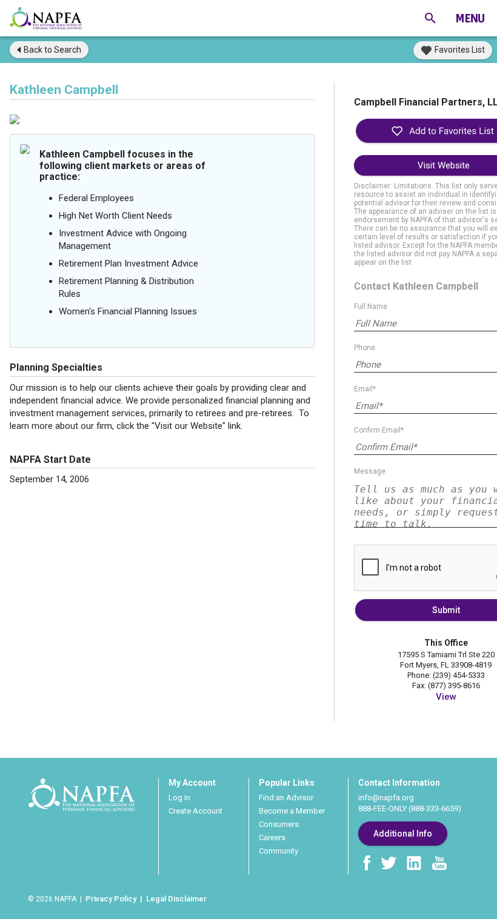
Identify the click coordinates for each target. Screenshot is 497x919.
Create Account (195, 810)
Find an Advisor (286, 797)
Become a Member (292, 810)
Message (369, 471)
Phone (364, 347)
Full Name (370, 306)
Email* (365, 389)
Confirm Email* (379, 430)
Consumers (279, 824)
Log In (179, 797)
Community (278, 850)
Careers (272, 837)
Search (52, 50)
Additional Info (402, 833)
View (446, 696)
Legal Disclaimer (176, 898)
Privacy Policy (110, 898)
